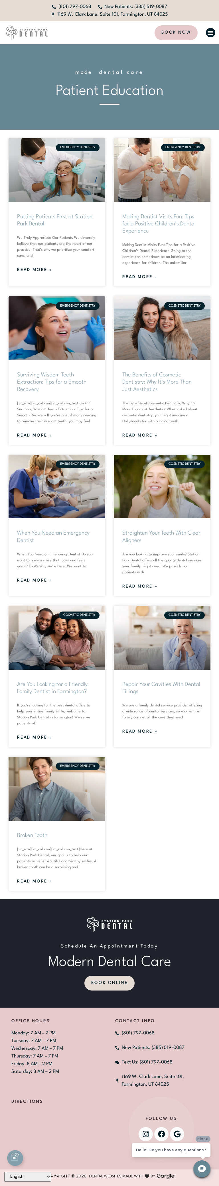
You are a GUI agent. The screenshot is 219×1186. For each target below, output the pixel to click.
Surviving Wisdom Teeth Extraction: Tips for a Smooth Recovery (51, 382)
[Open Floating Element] (15, 1158)
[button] (210, 32)
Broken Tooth (32, 835)
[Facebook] (161, 1134)
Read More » (34, 270)
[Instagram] (146, 1134)
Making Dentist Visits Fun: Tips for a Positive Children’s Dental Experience (159, 224)
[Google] (177, 1134)
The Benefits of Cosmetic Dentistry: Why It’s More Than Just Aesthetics (157, 382)
